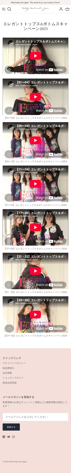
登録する (11, 427)
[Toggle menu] (3, 9)
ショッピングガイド (13, 377)
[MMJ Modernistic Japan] (35, 9)
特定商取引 (8, 368)
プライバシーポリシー (14, 363)
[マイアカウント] (60, 9)
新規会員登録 (10, 382)
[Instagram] (13, 437)
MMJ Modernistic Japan (18, 461)
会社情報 (7, 373)
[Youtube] (8, 437)
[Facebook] (4, 437)
